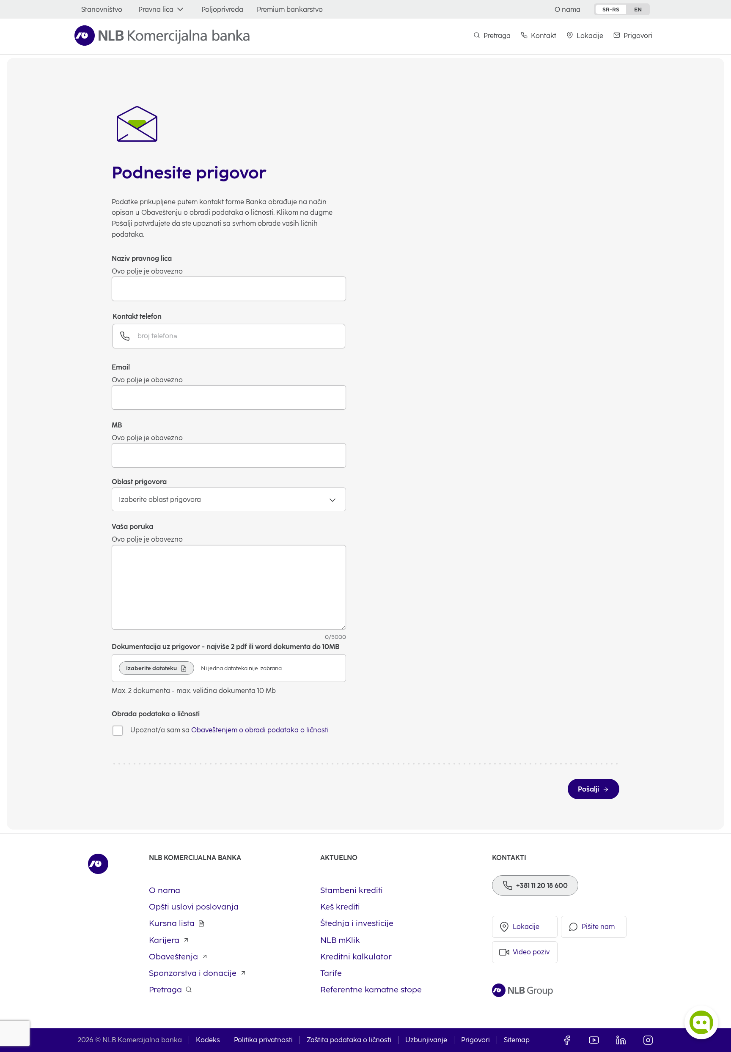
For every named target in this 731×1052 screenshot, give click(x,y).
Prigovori (475, 1040)
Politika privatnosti (263, 1040)
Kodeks (208, 1040)
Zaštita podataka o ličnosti (349, 1040)
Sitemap (517, 1040)
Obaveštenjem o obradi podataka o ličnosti (260, 730)
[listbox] (229, 499)
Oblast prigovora (139, 482)
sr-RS (610, 9)
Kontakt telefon (137, 316)
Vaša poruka (132, 527)
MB (117, 425)
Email (121, 367)
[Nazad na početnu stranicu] (162, 35)
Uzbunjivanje (426, 1040)
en (638, 9)
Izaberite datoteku (151, 668)
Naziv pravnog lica (142, 259)
